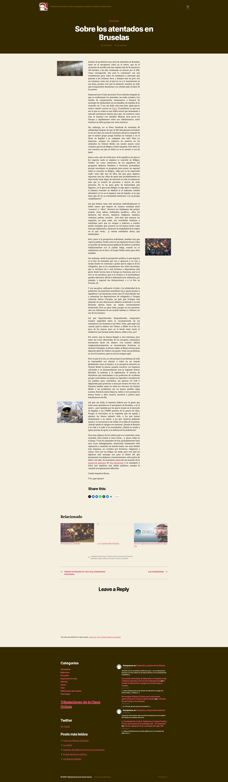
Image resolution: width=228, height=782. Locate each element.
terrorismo (111, 558)
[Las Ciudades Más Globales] (114, 532)
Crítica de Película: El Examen (76, 740)
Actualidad (114, 21)
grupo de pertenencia (125, 556)
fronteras (110, 556)
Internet (64, 682)
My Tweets (65, 726)
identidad (94, 558)
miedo (100, 558)
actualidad (94, 556)
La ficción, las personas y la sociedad (144, 700)
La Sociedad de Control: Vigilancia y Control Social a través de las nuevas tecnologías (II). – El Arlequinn (144, 722)
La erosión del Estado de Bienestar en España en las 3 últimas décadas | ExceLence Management (144, 679)
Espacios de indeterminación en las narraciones (84, 750)
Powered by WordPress (102, 777)
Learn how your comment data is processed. (105, 637)
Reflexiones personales (71, 691)
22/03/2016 (108, 45)
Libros (63, 685)
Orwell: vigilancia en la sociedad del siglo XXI (143, 726)
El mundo (65, 675)
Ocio (63, 688)
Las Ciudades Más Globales (108, 543)
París (114, 108)
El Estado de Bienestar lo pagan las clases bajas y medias (143, 683)
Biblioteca (65, 672)
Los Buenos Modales (72, 759)
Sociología (65, 694)
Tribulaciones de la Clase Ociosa (79, 777)
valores (118, 558)
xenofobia (124, 558)
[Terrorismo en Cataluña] (77, 532)
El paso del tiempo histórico (75, 754)
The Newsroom (117, 463)
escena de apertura (97, 463)
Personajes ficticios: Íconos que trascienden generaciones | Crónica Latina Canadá (141, 697)
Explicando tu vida (69, 679)
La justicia (67, 745)
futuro (115, 556)
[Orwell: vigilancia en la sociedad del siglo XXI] (150, 532)
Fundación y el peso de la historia (150, 665)
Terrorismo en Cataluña (70, 543)
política (105, 558)
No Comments (121, 45)
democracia (102, 556)
